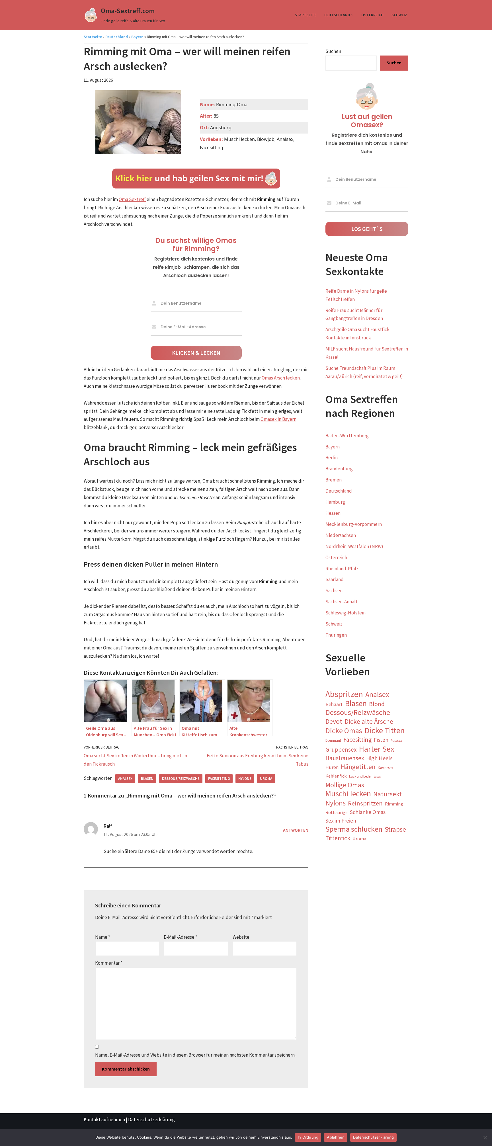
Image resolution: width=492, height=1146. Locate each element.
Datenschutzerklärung (151, 1119)
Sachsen (334, 590)
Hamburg (335, 502)
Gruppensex (340, 749)
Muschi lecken (348, 794)
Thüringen (336, 635)
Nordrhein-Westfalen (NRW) (354, 546)
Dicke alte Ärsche (369, 721)
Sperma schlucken (353, 829)
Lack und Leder (360, 776)
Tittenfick (337, 838)
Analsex (125, 778)
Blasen (147, 778)
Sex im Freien (340, 820)
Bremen (333, 480)
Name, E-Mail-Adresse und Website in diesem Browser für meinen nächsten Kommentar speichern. (195, 1055)
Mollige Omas (344, 785)
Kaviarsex (385, 767)
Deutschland (116, 36)
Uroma (266, 778)
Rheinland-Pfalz (341, 568)
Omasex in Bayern (278, 419)
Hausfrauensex (344, 758)
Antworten (295, 830)
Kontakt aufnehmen (104, 1119)
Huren (332, 767)
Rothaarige (336, 812)
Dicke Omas (343, 731)
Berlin (331, 457)
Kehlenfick (336, 776)
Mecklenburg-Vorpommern (353, 524)
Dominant (333, 740)
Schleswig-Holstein (345, 613)
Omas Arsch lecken (281, 378)
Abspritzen (344, 694)
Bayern (137, 36)
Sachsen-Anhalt (341, 601)
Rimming (394, 804)
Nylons (244, 778)
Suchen (333, 51)
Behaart (334, 704)
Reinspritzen (365, 803)
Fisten (381, 739)
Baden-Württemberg (347, 435)
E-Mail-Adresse (180, 937)
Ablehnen (336, 1137)
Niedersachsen (340, 535)
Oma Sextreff (132, 199)
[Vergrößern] (173, 157)
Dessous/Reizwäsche (181, 778)
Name (102, 937)
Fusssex (396, 740)
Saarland (334, 579)
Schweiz (399, 15)
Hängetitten (358, 767)
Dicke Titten (384, 730)
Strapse (395, 829)
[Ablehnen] (485, 1137)
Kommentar (108, 963)
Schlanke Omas (368, 812)
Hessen (333, 513)
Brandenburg (339, 469)
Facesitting (219, 778)
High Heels (379, 758)
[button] (352, 15)
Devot (333, 721)
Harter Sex (376, 749)
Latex (377, 776)
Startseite (305, 15)
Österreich (372, 15)
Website (241, 937)
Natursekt (387, 794)
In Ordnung (308, 1137)
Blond (377, 704)
